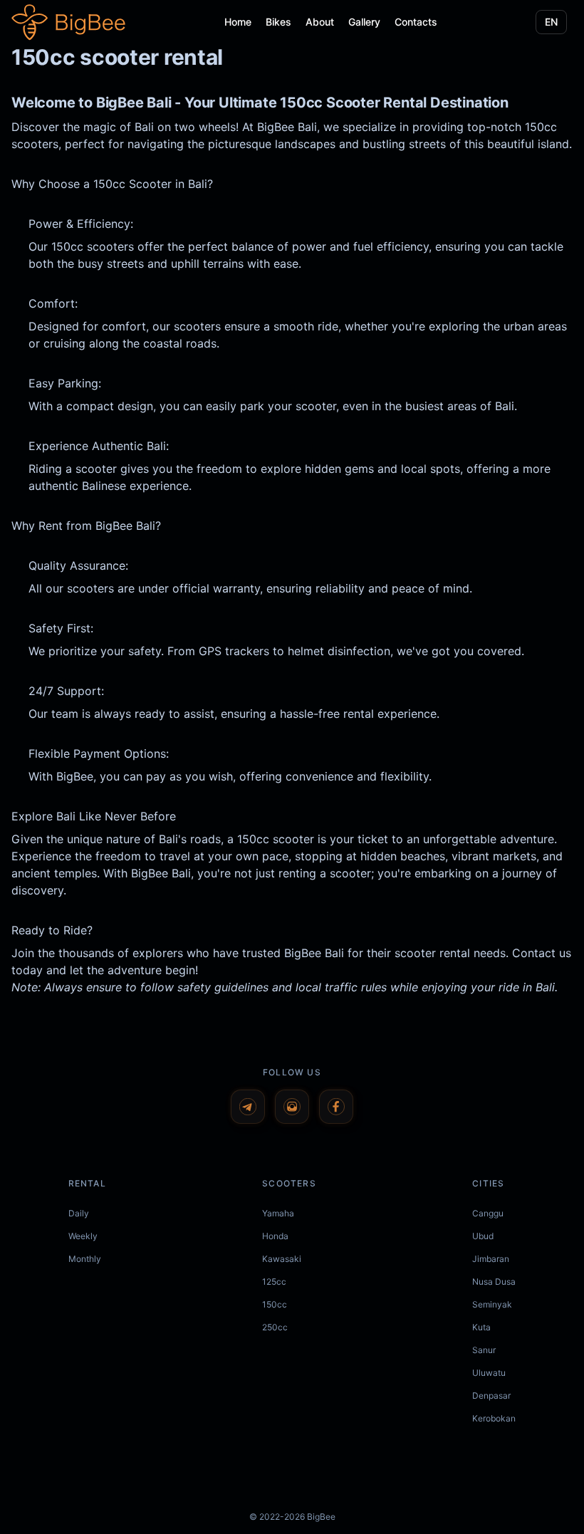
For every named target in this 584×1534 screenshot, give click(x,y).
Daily (78, 1213)
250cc (275, 1327)
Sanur (484, 1350)
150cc (274, 1304)
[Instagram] (292, 1107)
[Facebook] (336, 1107)
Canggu (488, 1213)
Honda (275, 1236)
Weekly (83, 1236)
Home (237, 22)
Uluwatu (489, 1372)
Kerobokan (494, 1418)
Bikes (278, 22)
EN (551, 22)
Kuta (481, 1327)
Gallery (364, 22)
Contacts (416, 22)
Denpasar (491, 1395)
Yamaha (278, 1213)
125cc (274, 1281)
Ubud (483, 1236)
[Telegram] (248, 1107)
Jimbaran (490, 1258)
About (320, 22)
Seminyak (492, 1304)
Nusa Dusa (494, 1281)
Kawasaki (281, 1258)
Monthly (84, 1258)
